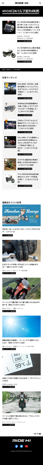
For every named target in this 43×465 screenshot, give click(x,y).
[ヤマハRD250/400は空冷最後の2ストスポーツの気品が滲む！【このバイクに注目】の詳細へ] (10, 179)
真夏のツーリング (19, 346)
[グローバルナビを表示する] (3, 3)
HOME (3, 69)
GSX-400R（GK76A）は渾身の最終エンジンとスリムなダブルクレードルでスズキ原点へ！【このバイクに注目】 (28, 89)
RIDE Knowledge (8, 384)
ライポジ (20, 308)
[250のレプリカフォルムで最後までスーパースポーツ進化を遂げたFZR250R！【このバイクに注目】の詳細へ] (10, 125)
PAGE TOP (36, 434)
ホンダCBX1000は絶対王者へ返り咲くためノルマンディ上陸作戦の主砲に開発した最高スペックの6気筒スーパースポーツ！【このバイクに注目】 (28, 27)
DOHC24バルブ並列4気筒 (25, 38)
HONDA (20, 36)
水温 (15, 384)
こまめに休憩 (30, 346)
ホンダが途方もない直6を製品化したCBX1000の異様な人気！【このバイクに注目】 (28, 50)
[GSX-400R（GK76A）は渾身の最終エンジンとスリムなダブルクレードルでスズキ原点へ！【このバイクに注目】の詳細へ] (10, 89)
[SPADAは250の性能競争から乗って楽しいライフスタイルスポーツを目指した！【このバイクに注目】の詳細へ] (10, 108)
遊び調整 (24, 270)
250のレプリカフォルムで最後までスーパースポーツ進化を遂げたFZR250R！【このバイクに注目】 (28, 124)
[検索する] (40, 3)
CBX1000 (27, 36)
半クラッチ (17, 270)
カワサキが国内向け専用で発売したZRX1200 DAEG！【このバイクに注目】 (28, 162)
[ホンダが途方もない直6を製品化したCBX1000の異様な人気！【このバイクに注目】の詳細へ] (9, 53)
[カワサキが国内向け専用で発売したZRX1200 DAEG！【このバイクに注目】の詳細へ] (10, 164)
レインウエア (7, 422)
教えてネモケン (7, 270)
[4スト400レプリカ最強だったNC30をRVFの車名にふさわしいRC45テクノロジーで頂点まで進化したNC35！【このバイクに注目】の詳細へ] (10, 142)
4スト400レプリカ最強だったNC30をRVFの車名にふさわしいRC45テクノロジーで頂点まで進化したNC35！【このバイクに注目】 (28, 144)
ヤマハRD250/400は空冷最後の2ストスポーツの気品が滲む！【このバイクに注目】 (28, 178)
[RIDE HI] (21, 3)
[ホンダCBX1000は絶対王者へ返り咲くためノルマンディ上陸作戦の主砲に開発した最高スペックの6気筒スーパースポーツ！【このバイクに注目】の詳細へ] (9, 27)
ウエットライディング (19, 422)
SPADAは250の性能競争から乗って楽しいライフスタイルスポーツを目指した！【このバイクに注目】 (28, 107)
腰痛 (15, 308)
